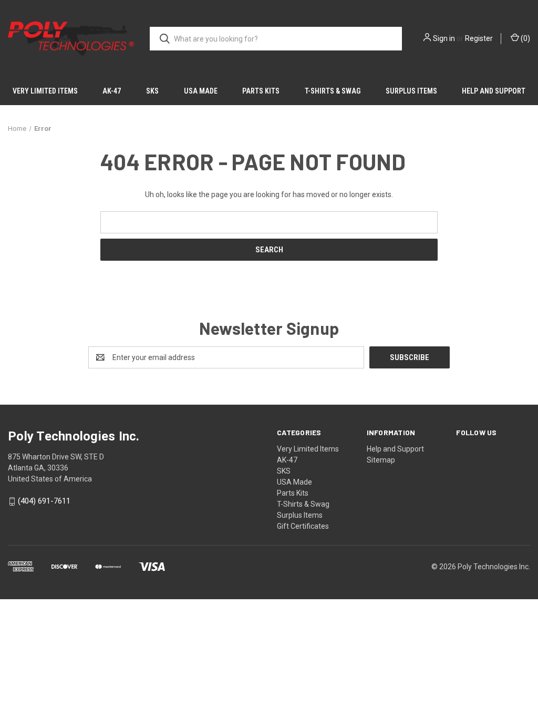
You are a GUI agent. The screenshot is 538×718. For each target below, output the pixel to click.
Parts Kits (261, 91)
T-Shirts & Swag (332, 91)
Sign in (444, 38)
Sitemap (381, 460)
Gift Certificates (303, 526)
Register (479, 38)
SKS (152, 91)
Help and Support (493, 91)
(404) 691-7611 (44, 501)
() (524, 38)
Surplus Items (411, 91)
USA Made (201, 91)
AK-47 (111, 91)
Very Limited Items (45, 91)
